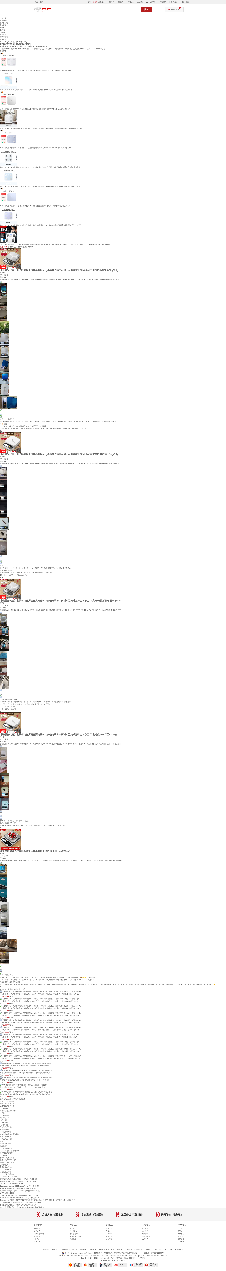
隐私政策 (148, 1249)
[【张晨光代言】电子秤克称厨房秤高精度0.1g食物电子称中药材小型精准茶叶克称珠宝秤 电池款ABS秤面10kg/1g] (40, 1034)
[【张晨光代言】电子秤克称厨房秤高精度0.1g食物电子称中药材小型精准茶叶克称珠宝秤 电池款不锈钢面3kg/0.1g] (40, 1027)
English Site (168, 1249)
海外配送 (73, 1239)
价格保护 (145, 1231)
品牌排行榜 (4, 23)
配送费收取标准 (75, 1236)
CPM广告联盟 (5, 1207)
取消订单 (145, 1239)
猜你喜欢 (3, 51)
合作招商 (74, 1249)
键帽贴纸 (3, 35)
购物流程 (37, 1228)
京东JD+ (181, 1242)
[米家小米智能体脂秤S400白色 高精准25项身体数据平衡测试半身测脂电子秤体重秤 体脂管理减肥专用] (8, 61)
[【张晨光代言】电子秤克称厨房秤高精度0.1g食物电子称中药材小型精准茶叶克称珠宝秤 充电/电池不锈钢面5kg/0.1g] (10, 589)
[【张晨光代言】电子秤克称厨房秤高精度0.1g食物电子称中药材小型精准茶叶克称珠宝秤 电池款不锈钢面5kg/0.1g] (10, 258)
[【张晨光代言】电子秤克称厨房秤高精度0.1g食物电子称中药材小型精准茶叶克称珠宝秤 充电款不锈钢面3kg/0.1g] (40, 1049)
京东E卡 (180, 1236)
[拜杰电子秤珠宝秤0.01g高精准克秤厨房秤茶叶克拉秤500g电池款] (23, 1085)
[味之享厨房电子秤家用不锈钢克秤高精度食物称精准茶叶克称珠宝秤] (10, 839)
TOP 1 (2, 431)
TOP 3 (2, 711)
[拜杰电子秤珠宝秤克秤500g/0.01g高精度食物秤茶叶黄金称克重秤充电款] (26, 1070)
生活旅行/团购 (39, 1234)
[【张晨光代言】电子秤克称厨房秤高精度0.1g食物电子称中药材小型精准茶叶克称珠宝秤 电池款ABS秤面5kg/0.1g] (40, 1006)
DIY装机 (180, 1231)
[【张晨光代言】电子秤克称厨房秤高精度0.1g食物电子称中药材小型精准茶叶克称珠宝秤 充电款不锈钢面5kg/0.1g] (40, 1020)
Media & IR (179, 1249)
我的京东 (120, 2)
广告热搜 (13, 1207)
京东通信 (181, 1239)
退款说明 (145, 1234)
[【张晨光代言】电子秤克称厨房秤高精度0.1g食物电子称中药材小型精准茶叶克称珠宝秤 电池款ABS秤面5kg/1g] (10, 723)
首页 (1, 42)
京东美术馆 (4, 37)
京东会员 (131, 2)
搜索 (146, 9)
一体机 (2, 27)
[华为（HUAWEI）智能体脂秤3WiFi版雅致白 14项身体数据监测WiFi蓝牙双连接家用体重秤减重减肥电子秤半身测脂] (8, 157)
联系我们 (55, 1249)
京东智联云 (21, 1207)
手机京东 (151, 2)
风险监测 (139, 1249)
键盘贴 (2, 32)
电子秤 (7, 42)
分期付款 (109, 1234)
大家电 (36, 1239)
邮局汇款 (109, 1236)
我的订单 (111, 2)
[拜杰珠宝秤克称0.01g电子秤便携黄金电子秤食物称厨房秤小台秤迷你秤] (26, 1077)
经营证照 (142, 1258)
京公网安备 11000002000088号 (75, 1253)
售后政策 (145, 1228)
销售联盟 (120, 1249)
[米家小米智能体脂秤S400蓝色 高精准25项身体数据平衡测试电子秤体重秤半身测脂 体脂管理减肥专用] (8, 138)
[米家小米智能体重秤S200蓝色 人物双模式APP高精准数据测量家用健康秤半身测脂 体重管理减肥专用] (8, 196)
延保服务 (181, 1234)
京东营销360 (29, 1207)
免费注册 (101, 2)
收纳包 (2, 30)
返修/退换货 (146, 1236)
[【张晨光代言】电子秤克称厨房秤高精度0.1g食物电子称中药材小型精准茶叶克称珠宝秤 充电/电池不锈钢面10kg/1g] (41, 1056)
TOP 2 (2, 577)
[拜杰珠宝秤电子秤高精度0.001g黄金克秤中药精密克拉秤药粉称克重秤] (25, 1063)
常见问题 (37, 1236)
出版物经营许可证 (97, 1256)
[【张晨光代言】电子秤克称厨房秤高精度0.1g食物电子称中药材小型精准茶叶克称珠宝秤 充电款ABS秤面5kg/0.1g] (40, 1013)
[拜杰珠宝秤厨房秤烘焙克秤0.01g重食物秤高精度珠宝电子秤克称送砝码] (26, 1092)
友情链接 (111, 1249)
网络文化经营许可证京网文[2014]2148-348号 (121, 1256)
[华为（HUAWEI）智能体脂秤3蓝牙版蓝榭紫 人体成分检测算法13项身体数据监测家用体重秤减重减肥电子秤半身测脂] (8, 215)
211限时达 (73, 1231)
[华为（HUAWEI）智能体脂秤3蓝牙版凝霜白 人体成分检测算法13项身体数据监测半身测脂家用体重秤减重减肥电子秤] (8, 119)
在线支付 (109, 1231)
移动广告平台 (39, 1207)
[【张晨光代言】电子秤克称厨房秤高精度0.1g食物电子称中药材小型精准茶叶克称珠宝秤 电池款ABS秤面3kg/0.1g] (40, 991)
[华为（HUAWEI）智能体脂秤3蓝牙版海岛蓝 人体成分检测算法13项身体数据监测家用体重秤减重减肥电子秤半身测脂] (8, 177)
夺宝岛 (180, 1228)
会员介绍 (37, 1231)
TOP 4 (2, 828)
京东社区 (130, 1249)
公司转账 (109, 1239)
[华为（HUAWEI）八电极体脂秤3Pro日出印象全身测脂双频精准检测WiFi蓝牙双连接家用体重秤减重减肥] (8, 80)
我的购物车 (175, 9)
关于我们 (46, 1249)
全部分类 (3, 18)
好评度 (6, 275)
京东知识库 (4, 20)
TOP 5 (2, 987)
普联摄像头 (4, 25)
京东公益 (157, 1249)
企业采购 (140, 2)
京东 (51, 10)
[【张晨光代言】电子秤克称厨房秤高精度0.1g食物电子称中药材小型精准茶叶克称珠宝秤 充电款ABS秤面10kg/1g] (40, 999)
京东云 (122, 1260)
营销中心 (92, 1249)
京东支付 (115, 1260)
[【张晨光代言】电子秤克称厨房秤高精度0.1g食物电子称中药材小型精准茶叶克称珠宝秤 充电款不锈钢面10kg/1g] (40, 1042)
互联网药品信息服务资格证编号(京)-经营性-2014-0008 (123, 1253)
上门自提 (73, 1228)
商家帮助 (83, 1249)
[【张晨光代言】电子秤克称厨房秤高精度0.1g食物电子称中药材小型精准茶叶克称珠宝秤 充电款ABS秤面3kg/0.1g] (10, 442)
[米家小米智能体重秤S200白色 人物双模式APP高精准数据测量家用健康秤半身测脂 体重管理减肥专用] (8, 99)
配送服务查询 (74, 1234)
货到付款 (109, 1228)
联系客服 (37, 1242)
